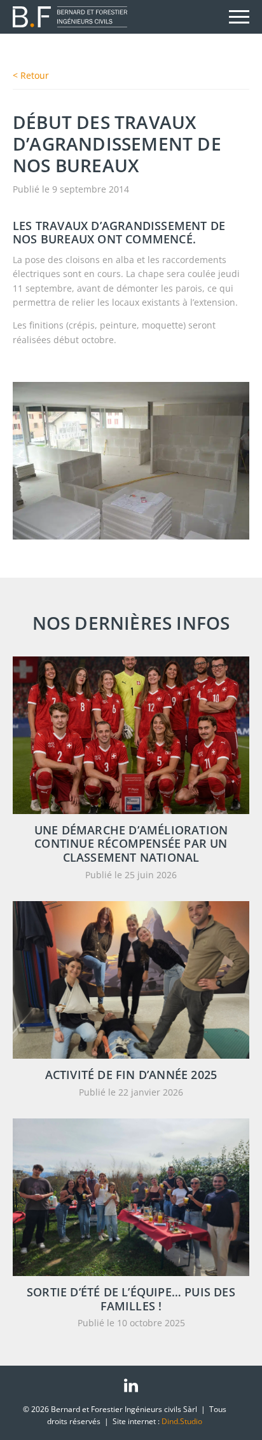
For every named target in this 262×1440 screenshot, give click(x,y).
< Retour (31, 75)
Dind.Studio (182, 1421)
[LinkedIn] (131, 1385)
